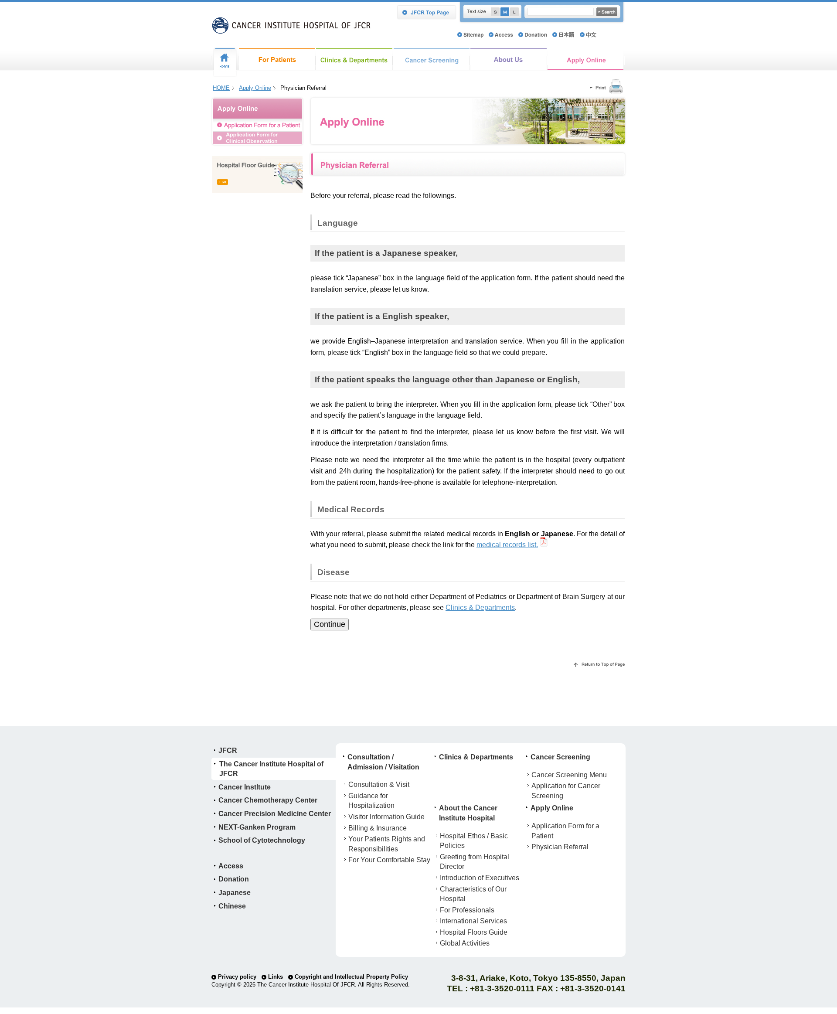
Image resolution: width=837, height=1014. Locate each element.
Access (230, 866)
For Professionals (467, 910)
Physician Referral (560, 847)
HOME (221, 88)
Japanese (234, 892)
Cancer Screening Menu (569, 775)
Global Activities (465, 943)
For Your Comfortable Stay (389, 860)
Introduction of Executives (479, 877)
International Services (473, 921)
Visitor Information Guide (386, 816)
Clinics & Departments (354, 59)
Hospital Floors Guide (473, 932)
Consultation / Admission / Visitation (277, 59)
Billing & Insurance (377, 828)
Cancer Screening (431, 59)
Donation (233, 879)
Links (274, 976)
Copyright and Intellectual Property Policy (350, 976)
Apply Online (586, 59)
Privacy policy (236, 976)
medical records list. (507, 544)
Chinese (232, 906)
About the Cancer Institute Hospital (508, 59)
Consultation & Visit (378, 784)
